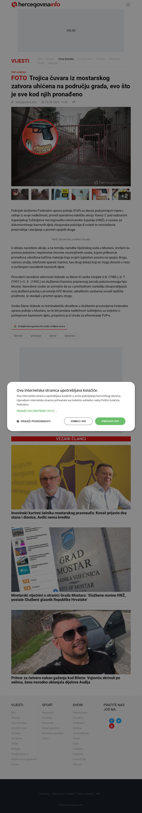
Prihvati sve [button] (110, 421)
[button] (71, 410)
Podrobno (23, 404)
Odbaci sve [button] (78, 421)
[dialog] (71, 406)
